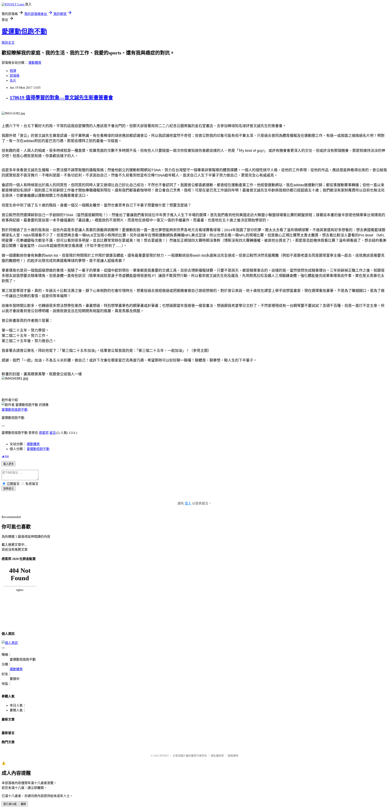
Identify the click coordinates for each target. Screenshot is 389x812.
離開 (23, 804)
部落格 (14, 75)
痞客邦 (44, 432)
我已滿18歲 (10, 804)
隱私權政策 (217, 755)
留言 (52, 432)
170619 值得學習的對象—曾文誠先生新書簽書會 (61, 97)
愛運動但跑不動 (24, 31)
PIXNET (164, 755)
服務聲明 (233, 755)
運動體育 (34, 62)
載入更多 (8, 463)
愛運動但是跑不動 (15, 409)
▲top (5, 456)
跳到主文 (8, 42)
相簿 (13, 70)
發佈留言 (8, 488)
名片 (13, 80)
